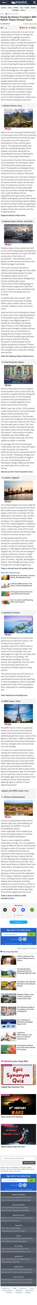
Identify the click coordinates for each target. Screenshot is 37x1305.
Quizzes (8, 1061)
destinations (30, 1169)
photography (15, 1167)
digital (29, 1167)
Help (14, 1288)
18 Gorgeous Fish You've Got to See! (10, 1220)
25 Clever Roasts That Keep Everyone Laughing (13, 1241)
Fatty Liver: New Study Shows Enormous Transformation (16, 1200)
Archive (9, 1293)
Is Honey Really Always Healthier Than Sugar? (13, 1231)
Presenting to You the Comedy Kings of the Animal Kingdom (17, 1238)
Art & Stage (18, 1246)
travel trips (16, 1169)
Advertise (19, 1290)
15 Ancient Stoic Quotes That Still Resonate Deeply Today (16, 1269)
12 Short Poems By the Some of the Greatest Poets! (14, 1249)
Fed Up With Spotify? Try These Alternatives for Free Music (16, 1279)
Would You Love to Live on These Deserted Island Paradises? (17, 1218)
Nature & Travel (12, 14)
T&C (22, 943)
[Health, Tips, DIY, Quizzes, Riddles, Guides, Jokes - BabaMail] (19, 2)
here (23, 215)
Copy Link (19, 915)
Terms (32, 1288)
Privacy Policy (28, 943)
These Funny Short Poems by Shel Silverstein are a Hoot (16, 1251)
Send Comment (29, 1163)
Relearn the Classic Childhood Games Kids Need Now (15, 1210)
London (2, 1169)
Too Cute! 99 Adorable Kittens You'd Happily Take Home (16, 1259)
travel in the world (14, 1171)
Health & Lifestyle (18, 1194)
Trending (18, 1293)
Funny (18, 1236)
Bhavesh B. (6, 24)
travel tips (9, 1169)
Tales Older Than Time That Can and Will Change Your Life (16, 1272)
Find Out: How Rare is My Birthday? (10, 1262)
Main (2, 14)
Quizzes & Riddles (18, 1205)
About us (23, 1288)
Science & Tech (18, 1277)
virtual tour (23, 1167)
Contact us (5, 1288)
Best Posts (29, 1290)
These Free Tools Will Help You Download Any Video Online (16, 1282)
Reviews (28, 1293)
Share (33, 27)
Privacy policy (7, 1290)
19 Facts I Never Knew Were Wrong (10, 1228)
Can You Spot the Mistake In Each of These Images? (14, 1207)
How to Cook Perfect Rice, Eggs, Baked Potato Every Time (16, 1197)
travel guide (4, 1171)
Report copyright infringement (27, 948)
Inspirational (18, 1267)
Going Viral (18, 1256)
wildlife (23, 1169)
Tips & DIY (18, 1225)
